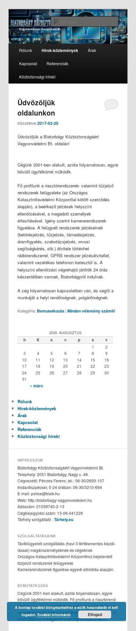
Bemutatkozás (50, 311)
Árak (92, 50)
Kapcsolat (28, 63)
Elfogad (95, 614)
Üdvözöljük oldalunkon (36, 107)
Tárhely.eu (63, 519)
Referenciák (57, 63)
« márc (36, 386)
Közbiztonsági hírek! (37, 76)
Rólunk (25, 50)
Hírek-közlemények (60, 50)
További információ (54, 614)
